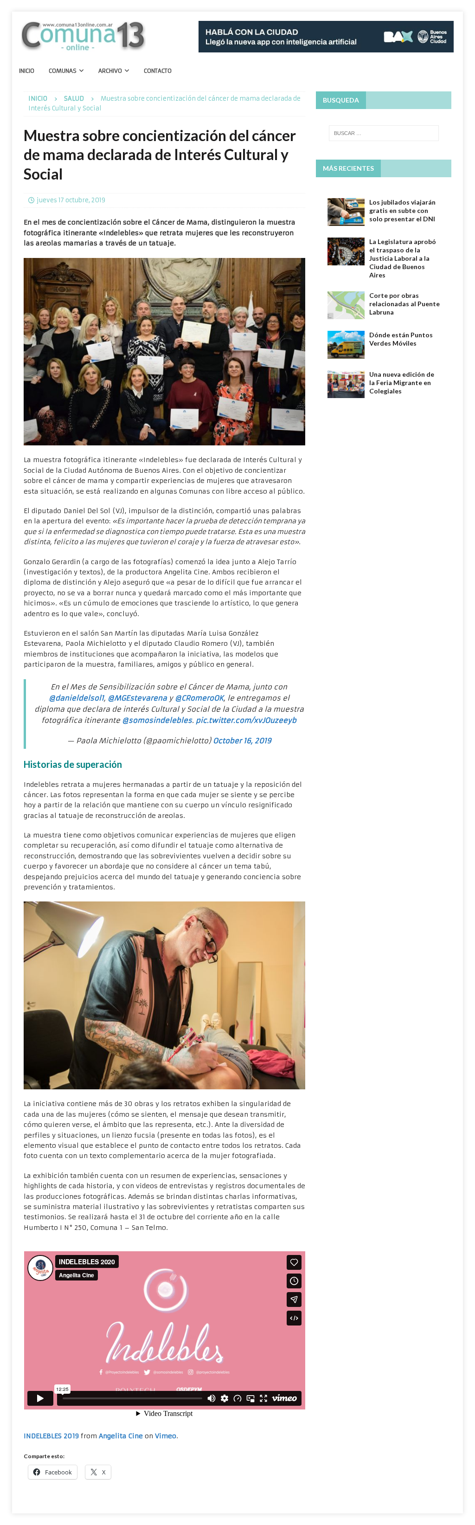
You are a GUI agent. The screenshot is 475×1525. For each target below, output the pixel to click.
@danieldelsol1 (76, 698)
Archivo (110, 70)
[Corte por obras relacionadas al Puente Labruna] (346, 305)
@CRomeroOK (199, 698)
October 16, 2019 (242, 740)
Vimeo (165, 1436)
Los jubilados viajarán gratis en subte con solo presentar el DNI (402, 210)
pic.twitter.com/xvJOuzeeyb (246, 720)
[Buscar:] (384, 133)
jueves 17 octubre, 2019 (71, 200)
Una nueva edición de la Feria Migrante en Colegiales (401, 382)
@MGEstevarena (137, 698)
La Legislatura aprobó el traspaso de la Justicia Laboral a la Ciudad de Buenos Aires (402, 258)
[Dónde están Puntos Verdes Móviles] (346, 345)
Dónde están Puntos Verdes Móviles (401, 339)
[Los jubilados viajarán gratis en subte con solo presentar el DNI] (346, 212)
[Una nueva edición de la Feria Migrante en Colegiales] (346, 384)
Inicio (26, 70)
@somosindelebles (157, 720)
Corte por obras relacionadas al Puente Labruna (404, 303)
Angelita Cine (121, 1436)
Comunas (63, 70)
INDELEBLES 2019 (51, 1436)
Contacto (158, 70)
